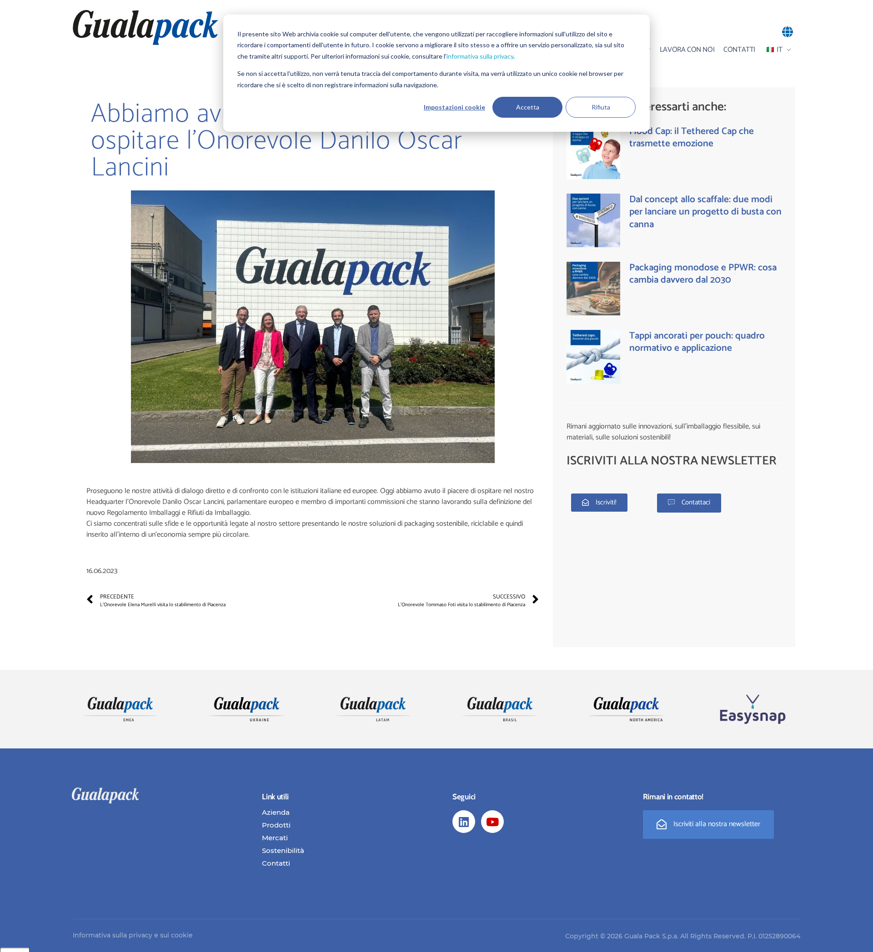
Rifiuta (601, 107)
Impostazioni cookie (454, 107)
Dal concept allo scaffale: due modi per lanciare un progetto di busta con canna (705, 212)
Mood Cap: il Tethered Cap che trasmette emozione (691, 137)
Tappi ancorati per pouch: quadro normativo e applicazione (697, 342)
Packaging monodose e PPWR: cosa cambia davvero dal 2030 (703, 274)
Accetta (527, 107)
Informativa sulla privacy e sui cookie (133, 935)
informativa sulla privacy (480, 56)
